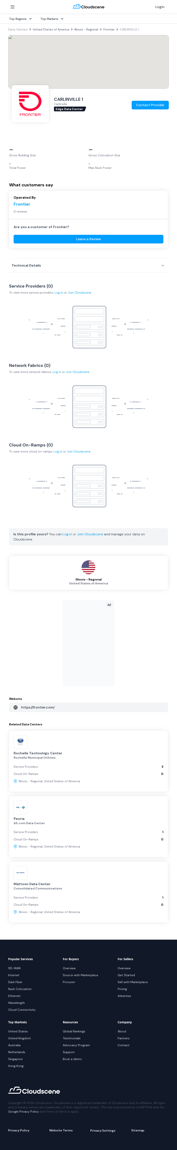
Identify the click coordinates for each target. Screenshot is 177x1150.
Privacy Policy (18, 1130)
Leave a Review (88, 239)
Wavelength (16, 1003)
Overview (69, 968)
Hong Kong (16, 1066)
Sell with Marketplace (133, 982)
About (122, 1031)
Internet (13, 975)
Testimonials (72, 1038)
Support (69, 1052)
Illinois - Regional (86, 29)
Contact (124, 1045)
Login (159, 7)
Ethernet (14, 996)
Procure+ (69, 982)
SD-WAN (14, 968)
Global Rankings (74, 1031)
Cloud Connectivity (22, 1010)
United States (18, 1031)
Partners (124, 1038)
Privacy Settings (102, 1130)
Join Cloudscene (79, 292)
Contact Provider (150, 105)
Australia (14, 1045)
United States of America (51, 29)
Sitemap (137, 1130)
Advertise (124, 996)
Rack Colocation (20, 989)
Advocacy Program (76, 1045)
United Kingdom (19, 1038)
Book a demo (72, 1059)
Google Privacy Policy (23, 1111)
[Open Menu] (12, 7)
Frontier (109, 29)
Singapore (15, 1059)
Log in (59, 292)
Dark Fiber (15, 982)
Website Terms (61, 1130)
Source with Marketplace (80, 975)
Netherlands (16, 1052)
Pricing (122, 989)
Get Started (126, 975)
